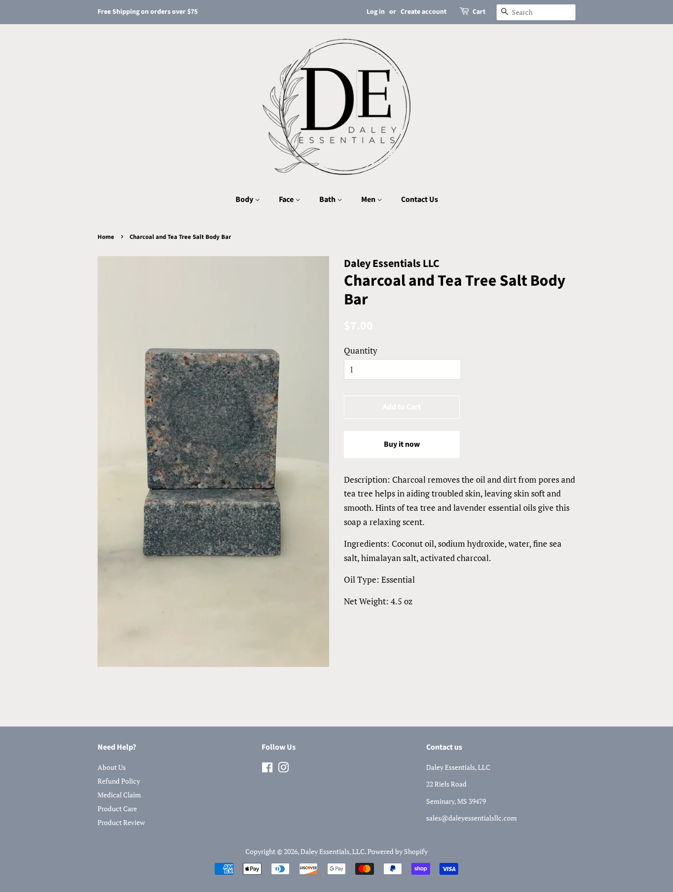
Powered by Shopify (398, 851)
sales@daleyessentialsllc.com (471, 818)
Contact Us (419, 199)
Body (245, 199)
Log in (376, 12)
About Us (112, 767)
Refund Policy (119, 781)
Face (287, 199)
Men (369, 199)
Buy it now (402, 444)
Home (106, 236)
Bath (328, 199)
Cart (478, 12)
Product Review (121, 822)
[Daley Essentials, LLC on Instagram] (283, 769)
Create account (423, 12)
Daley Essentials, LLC (333, 851)
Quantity (360, 350)
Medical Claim (119, 794)
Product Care (117, 808)
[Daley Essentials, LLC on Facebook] (267, 769)
